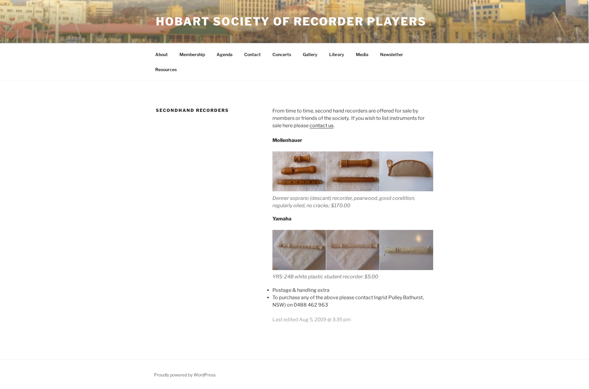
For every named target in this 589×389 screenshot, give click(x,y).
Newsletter (391, 54)
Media (362, 54)
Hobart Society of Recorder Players (291, 21)
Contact (252, 54)
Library (336, 54)
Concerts (281, 54)
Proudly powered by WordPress (185, 374)
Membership (192, 54)
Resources (166, 69)
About (161, 54)
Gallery (310, 54)
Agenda (225, 54)
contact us (321, 125)
